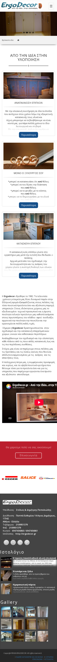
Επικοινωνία (28, 455)
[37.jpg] (30, 611)
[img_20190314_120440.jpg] (30, 636)
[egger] (10, 478)
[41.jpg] (6, 623)
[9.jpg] (18, 636)
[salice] (28, 478)
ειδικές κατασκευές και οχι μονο (29, 657)
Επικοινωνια (37, 659)
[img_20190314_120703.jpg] (43, 636)
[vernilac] (47, 477)
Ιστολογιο (49, 659)
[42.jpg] (18, 623)
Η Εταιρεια (49, 657)
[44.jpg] (43, 623)
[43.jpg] (30, 623)
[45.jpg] (6, 636)
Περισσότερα (28, 134)
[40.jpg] (43, 611)
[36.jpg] (18, 611)
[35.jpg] (6, 611)
